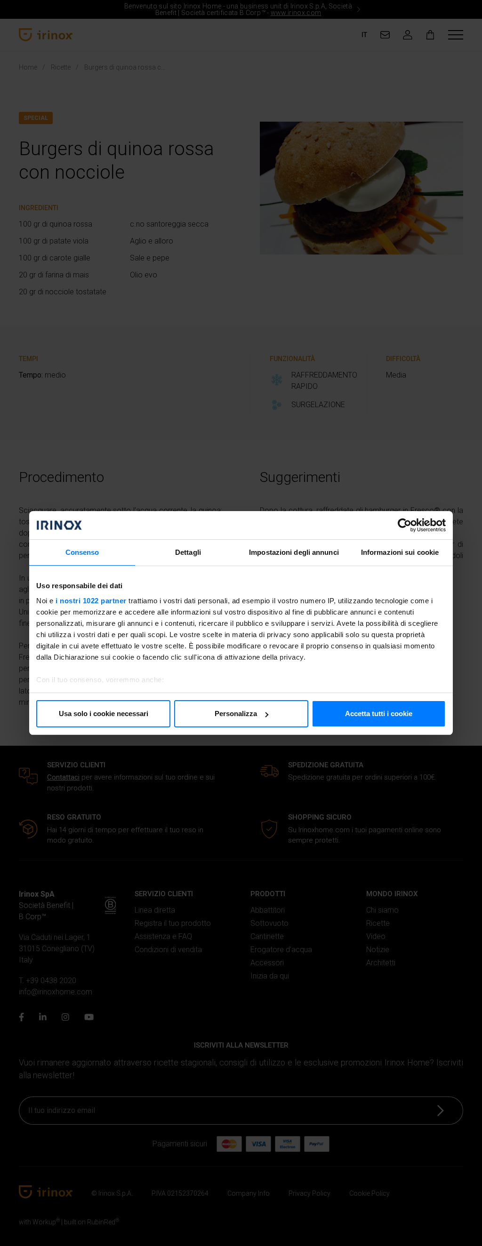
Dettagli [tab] (188, 552)
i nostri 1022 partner (91, 601)
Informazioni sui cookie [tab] (400, 552)
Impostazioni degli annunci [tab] (294, 552)
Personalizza (236, 714)
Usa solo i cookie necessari (103, 714)
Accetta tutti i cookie (378, 714)
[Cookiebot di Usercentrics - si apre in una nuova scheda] (404, 525)
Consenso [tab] (82, 552)
